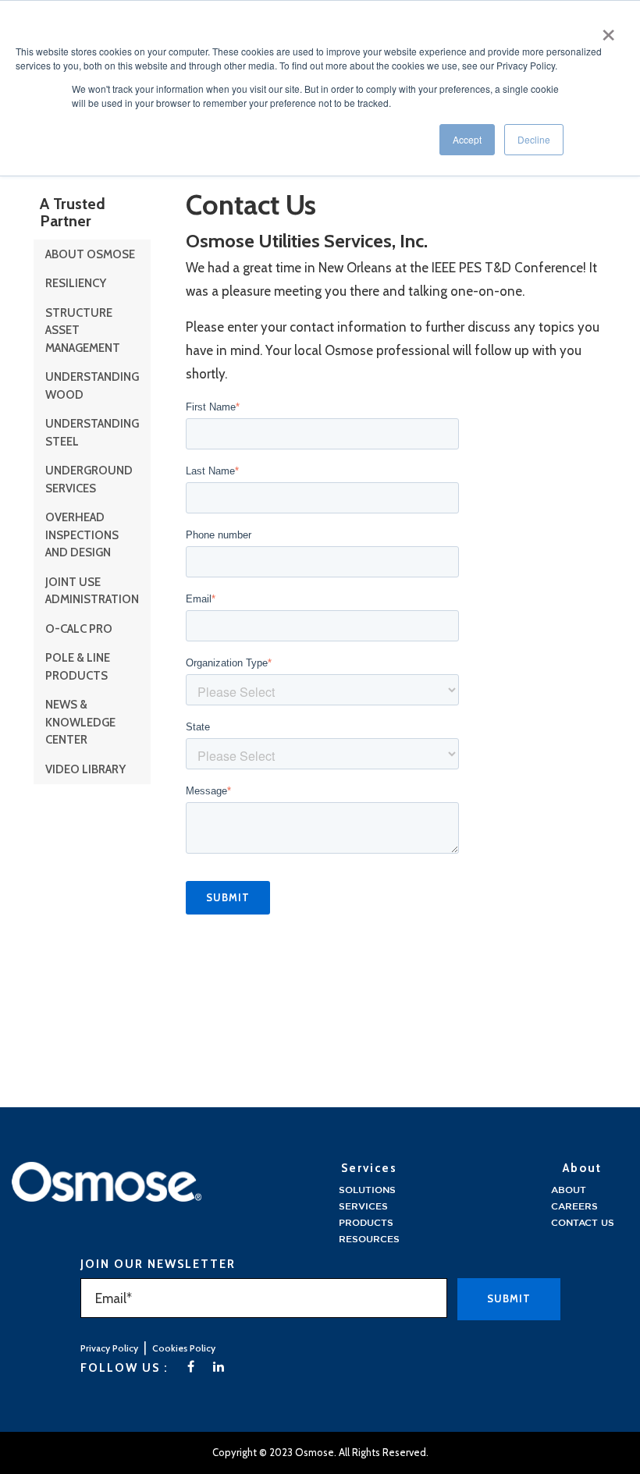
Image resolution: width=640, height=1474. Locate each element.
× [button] (608, 30)
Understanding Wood (92, 386)
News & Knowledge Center (80, 722)
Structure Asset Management (82, 330)
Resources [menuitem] (369, 1239)
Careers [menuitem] (574, 1206)
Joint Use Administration (92, 591)
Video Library (85, 769)
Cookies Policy (183, 1348)
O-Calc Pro (78, 629)
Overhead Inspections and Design (82, 534)
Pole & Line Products (77, 667)
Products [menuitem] (366, 1223)
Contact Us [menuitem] (582, 1223)
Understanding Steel (92, 433)
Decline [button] (533, 139)
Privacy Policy (109, 1348)
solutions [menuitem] (367, 1190)
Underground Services (89, 479)
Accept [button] (467, 139)
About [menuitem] (568, 1190)
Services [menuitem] (363, 1206)
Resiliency (75, 283)
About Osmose (90, 254)
